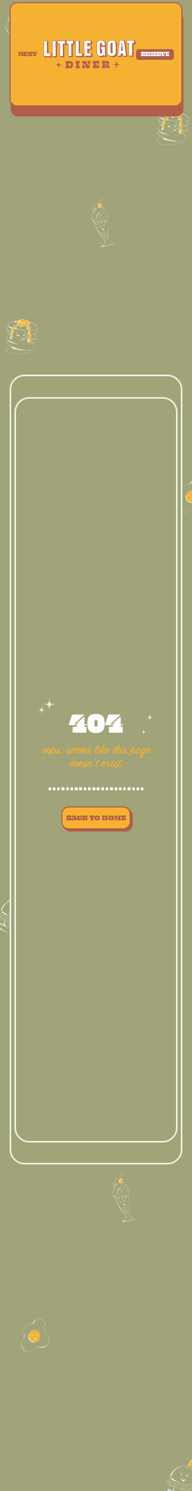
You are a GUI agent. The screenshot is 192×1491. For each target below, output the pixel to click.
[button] (30, 54)
